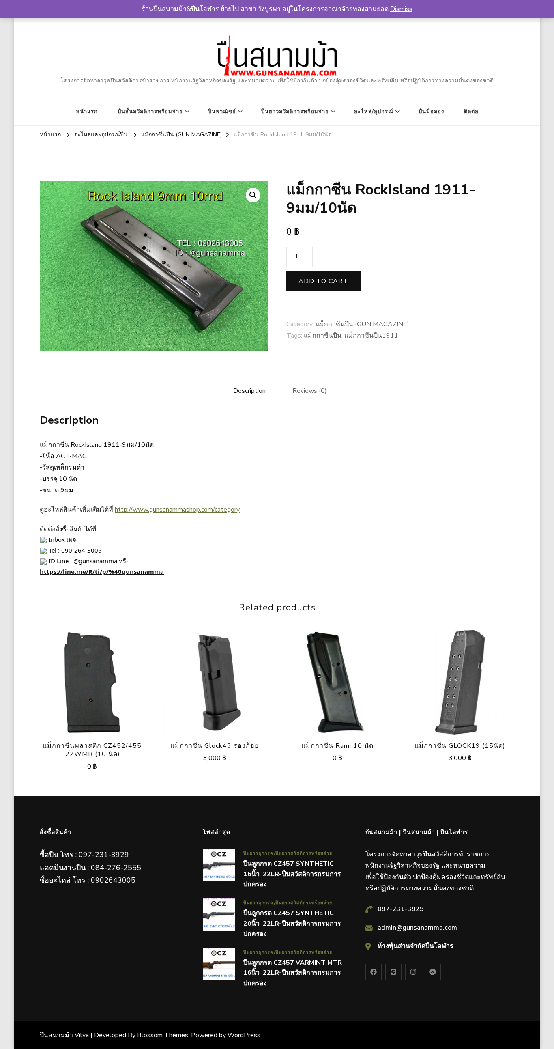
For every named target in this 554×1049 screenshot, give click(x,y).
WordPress (244, 1035)
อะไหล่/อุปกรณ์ (373, 111)
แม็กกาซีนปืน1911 (371, 335)
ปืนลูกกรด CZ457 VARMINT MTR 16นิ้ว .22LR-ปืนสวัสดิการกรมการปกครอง (292, 973)
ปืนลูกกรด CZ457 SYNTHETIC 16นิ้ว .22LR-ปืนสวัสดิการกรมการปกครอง (292, 874)
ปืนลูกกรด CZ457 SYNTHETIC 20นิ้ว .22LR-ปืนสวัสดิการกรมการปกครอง (292, 923)
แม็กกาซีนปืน (322, 335)
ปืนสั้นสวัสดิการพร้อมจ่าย (150, 111)
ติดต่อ (471, 111)
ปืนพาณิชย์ (222, 111)
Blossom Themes (162, 1035)
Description (249, 390)
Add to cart (323, 281)
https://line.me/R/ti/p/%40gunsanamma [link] (102, 571)
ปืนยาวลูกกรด (258, 853)
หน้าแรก (87, 111)
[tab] (249, 391)
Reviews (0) (309, 390)
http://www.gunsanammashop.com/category (177, 509)
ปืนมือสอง (431, 111)
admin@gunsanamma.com (417, 927)
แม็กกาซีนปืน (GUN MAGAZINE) (362, 324)
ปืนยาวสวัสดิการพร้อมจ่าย (295, 111)
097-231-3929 (401, 909)
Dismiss (401, 8)
